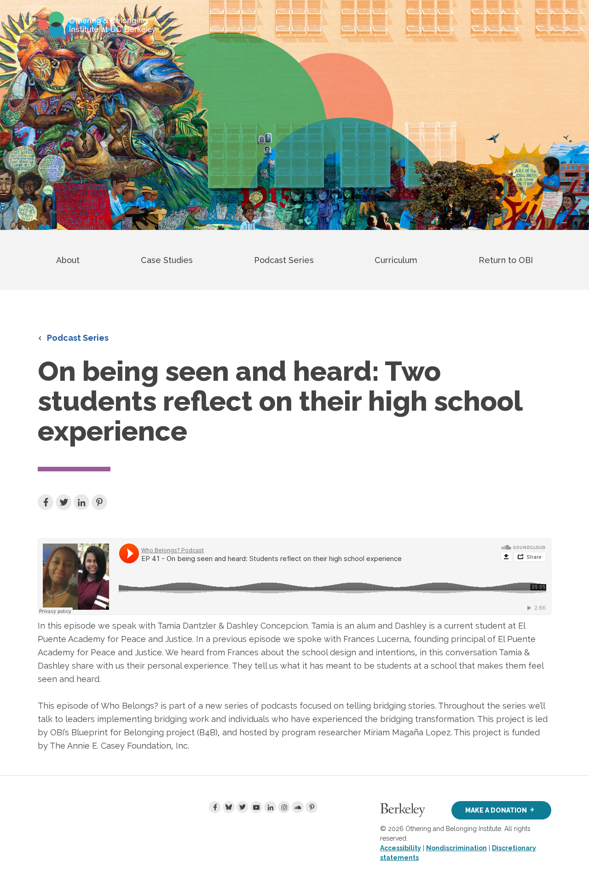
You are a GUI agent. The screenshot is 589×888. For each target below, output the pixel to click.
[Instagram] (284, 807)
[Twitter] (242, 807)
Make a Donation (496, 810)
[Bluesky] (229, 807)
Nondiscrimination (456, 848)
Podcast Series (284, 260)
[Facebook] (215, 807)
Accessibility (400, 848)
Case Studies (167, 260)
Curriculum (396, 260)
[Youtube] (256, 807)
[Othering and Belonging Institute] (97, 24)
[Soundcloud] (298, 807)
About (68, 260)
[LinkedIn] (270, 807)
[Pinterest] (312, 807)
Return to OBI (506, 260)
